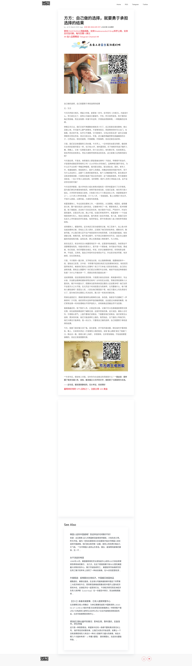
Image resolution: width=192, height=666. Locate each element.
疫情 (95, 27)
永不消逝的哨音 (77, 557)
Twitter (145, 4)
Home (119, 4)
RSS (126, 4)
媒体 (89, 27)
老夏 (85, 27)
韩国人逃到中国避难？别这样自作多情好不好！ (91, 534)
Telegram (135, 4)
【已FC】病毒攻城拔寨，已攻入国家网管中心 (90, 601)
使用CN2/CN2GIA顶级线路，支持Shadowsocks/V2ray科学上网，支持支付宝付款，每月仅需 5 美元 (96, 32)
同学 (99, 27)
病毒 (92, 27)
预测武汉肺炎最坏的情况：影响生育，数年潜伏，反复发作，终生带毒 (95, 622)
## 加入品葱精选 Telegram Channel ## (81, 36)
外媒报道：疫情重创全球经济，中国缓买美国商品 (92, 578)
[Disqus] (96, 433)
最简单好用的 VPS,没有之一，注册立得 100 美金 (86, 389)
